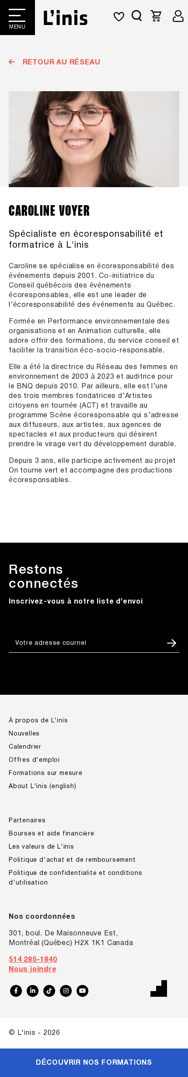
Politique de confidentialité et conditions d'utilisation (76, 878)
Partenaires (27, 821)
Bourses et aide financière (51, 834)
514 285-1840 (33, 960)
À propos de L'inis (38, 721)
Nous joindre (33, 970)
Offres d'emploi (34, 760)
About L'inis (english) (43, 786)
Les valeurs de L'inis (41, 847)
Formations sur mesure (46, 773)
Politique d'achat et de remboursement (72, 860)
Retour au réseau (60, 63)
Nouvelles (24, 734)
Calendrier (25, 747)
